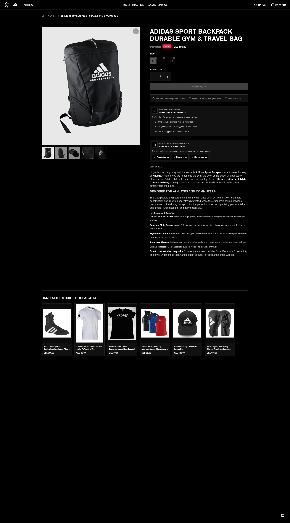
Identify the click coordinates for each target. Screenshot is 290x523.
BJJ (142, 4)
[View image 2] (61, 153)
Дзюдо (162, 4)
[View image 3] (74, 153)
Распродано (199, 86)
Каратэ (151, 4)
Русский (28, 5)
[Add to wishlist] (136, 31)
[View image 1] (48, 153)
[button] (283, 516)
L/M (172, 60)
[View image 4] (88, 153)
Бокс (126, 4)
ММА (135, 4)
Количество (156, 69)
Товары (52, 16)
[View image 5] (101, 153)
